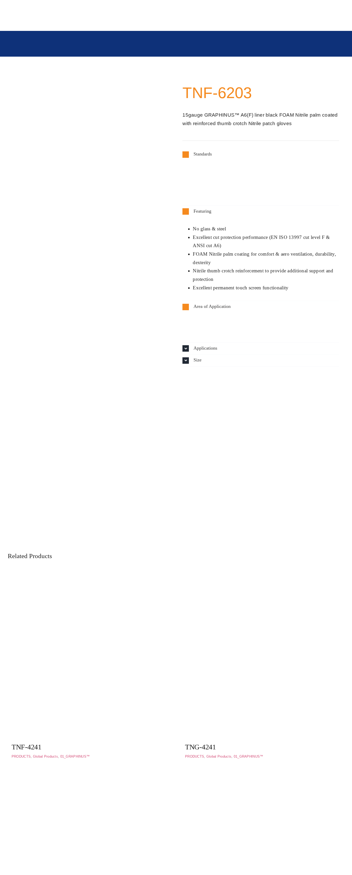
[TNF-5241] (262, 780)
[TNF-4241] (89, 577)
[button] (260, 154)
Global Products (45, 756)
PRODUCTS (21, 756)
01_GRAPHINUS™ (75, 756)
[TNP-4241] (89, 780)
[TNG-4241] (262, 577)
